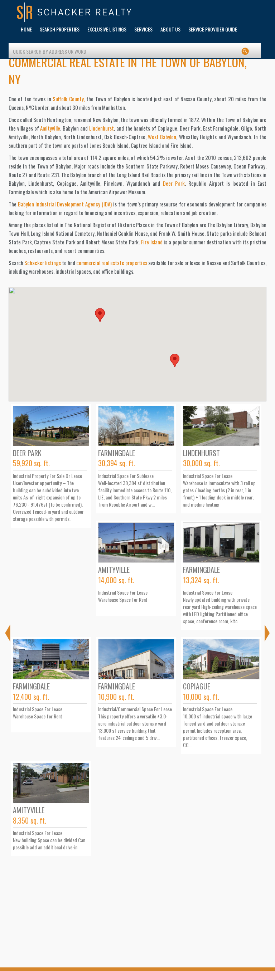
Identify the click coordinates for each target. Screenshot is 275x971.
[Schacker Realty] (74, 12)
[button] (174, 360)
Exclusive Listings (106, 29)
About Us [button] (170, 29)
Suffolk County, (69, 99)
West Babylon (162, 137)
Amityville (50, 128)
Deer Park (174, 183)
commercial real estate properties (111, 263)
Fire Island (152, 242)
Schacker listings (42, 263)
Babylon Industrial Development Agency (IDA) (65, 204)
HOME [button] (26, 29)
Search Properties (59, 29)
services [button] (143, 29)
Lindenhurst (101, 128)
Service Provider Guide (212, 29)
